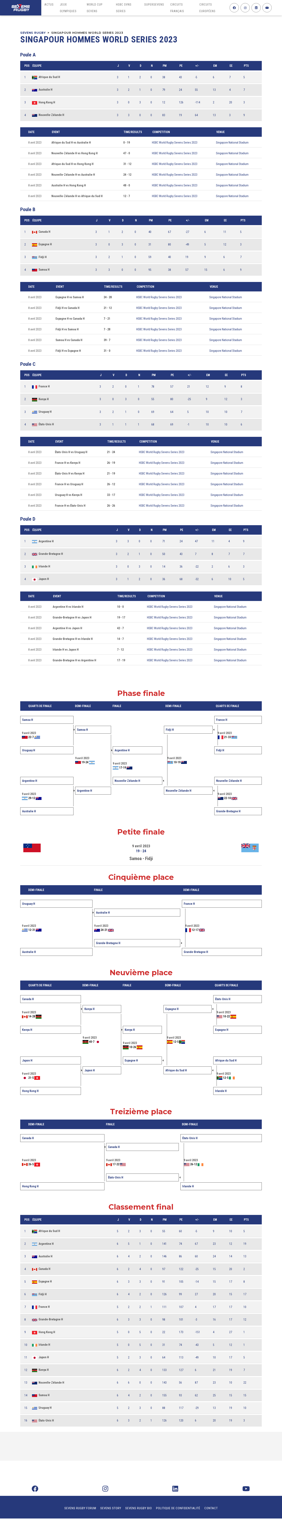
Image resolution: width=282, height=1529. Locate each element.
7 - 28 (107, 329)
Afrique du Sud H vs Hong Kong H (72, 164)
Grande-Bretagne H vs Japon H (72, 617)
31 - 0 (107, 350)
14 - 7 (120, 639)
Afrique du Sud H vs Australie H (71, 142)
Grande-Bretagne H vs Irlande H (73, 639)
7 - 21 (107, 318)
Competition (161, 132)
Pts (246, 65)
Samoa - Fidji (141, 858)
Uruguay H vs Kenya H (68, 495)
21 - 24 (111, 452)
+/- (197, 65)
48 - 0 (126, 185)
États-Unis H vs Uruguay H (71, 452)
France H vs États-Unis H (70, 505)
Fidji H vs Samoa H (67, 329)
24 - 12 (127, 174)
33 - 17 (111, 495)
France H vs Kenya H (67, 462)
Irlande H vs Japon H (66, 649)
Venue (220, 132)
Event (56, 132)
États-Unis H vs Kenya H (69, 473)
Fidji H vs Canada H (67, 308)
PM (165, 65)
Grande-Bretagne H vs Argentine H (74, 660)
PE (180, 65)
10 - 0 (120, 606)
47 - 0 (126, 153)
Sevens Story (110, 1508)
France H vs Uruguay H (69, 484)
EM (215, 65)
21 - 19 (111, 473)
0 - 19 (126, 142)
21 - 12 (108, 308)
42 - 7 (120, 628)
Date (31, 132)
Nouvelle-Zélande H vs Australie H (73, 174)
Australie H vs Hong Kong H (68, 185)
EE (231, 65)
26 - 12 (111, 484)
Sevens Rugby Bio (138, 1508)
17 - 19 (121, 660)
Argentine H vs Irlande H (68, 606)
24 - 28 (108, 297)
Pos (27, 65)
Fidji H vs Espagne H (68, 350)
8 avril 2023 (34, 142)
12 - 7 (126, 196)
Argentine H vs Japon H (67, 628)
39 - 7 (107, 340)
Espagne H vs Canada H (70, 318)
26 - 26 (111, 505)
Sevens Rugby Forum (80, 1508)
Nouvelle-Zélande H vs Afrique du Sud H (77, 196)
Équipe (36, 65)
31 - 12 (127, 164)
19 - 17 (121, 617)
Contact (211, 1508)
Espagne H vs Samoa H (70, 297)
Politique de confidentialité (178, 1508)
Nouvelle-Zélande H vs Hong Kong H (74, 153)
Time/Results (133, 132)
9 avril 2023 (141, 846)
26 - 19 (111, 462)
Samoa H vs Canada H (69, 340)
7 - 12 (120, 649)
